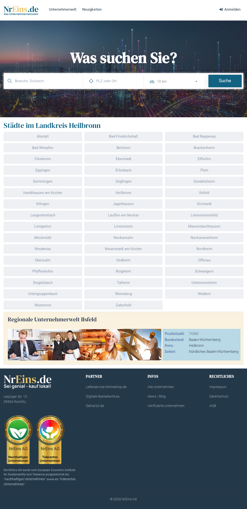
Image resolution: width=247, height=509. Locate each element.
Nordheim (204, 249)
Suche (225, 80)
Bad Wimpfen (42, 148)
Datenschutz (218, 396)
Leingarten (42, 226)
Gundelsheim (204, 181)
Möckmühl (42, 238)
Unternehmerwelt (62, 9)
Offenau (204, 260)
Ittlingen (42, 204)
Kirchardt (204, 204)
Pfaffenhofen (42, 271)
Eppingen (42, 170)
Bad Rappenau (204, 136)
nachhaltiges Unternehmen (25, 479)
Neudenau (43, 249)
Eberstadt (123, 159)
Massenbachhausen (204, 226)
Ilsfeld (204, 193)
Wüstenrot (42, 305)
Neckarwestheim (204, 238)
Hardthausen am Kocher (42, 193)
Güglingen (123, 181)
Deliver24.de (95, 406)
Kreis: (169, 345)
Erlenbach (123, 170)
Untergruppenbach (42, 294)
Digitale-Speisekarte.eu (103, 396)
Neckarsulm (123, 238)
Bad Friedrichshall (123, 136)
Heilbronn (123, 193)
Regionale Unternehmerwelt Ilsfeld (52, 319)
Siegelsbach (43, 282)
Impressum (217, 387)
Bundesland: (174, 340)
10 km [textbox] (162, 81)
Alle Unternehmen (161, 387)
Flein (204, 170)
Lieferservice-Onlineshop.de (106, 387)
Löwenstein (123, 226)
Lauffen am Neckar (123, 215)
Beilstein (123, 148)
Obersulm (42, 260)
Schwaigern (204, 271)
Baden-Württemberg (204, 340)
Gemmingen (42, 181)
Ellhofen (204, 159)
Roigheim (123, 271)
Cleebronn (42, 159)
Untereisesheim (204, 282)
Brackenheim (204, 148)
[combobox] (179, 81)
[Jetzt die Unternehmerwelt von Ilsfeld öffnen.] (84, 344)
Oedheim (123, 260)
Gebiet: (170, 351)
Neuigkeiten (92, 9)
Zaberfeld (123, 305)
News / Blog (157, 396)
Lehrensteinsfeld (204, 215)
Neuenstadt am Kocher (123, 249)
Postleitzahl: (175, 334)
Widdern (204, 294)
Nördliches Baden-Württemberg (213, 351)
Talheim (123, 282)
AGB (212, 406)
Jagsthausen (123, 204)
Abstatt (43, 136)
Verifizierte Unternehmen (166, 406)
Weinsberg (123, 294)
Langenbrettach (42, 215)
